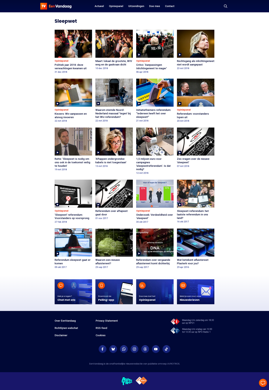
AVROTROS (173, 363)
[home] (55, 6)
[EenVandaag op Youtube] (156, 349)
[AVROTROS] (127, 381)
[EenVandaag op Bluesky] (113, 349)
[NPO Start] (141, 381)
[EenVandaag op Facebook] (102, 349)
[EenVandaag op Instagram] (134, 349)
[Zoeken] (225, 6)
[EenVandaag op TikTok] (166, 349)
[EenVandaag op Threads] (145, 349)
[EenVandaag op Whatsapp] (124, 349)
